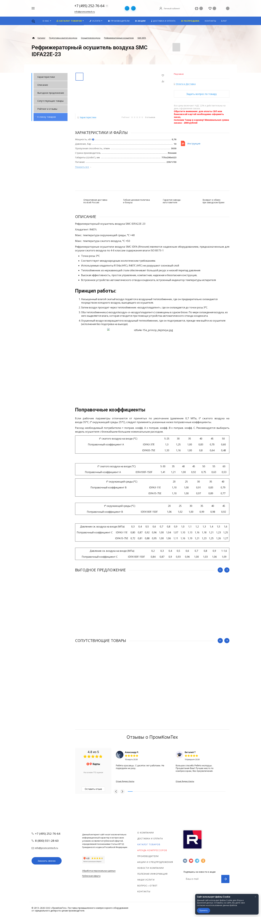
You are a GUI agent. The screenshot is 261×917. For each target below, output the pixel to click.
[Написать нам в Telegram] (127, 8)
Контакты (143, 891)
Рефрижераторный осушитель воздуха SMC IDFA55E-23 (106, 620)
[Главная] (33, 38)
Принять (203, 910)
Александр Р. (132, 752)
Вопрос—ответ (147, 885)
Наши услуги (146, 879)
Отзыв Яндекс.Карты (125, 781)
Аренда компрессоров (152, 850)
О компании (145, 832)
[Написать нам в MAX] (133, 8)
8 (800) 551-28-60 (47, 841)
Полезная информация (152, 873)
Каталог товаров (148, 844)
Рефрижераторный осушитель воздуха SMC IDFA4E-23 (105, 690)
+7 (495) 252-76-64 (89, 5)
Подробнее (152, 632)
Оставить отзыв (93, 789)
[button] (116, 791)
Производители (148, 856)
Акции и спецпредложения (155, 862)
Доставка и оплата (150, 838)
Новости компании (150, 867)
